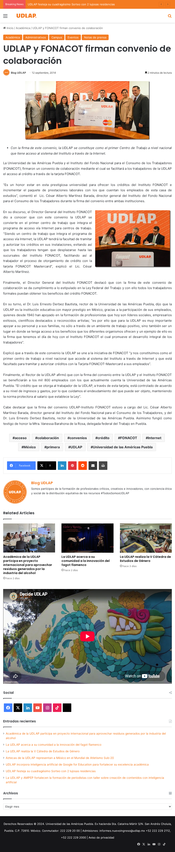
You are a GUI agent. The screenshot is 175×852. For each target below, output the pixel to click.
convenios (78, 438)
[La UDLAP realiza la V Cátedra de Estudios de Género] (146, 538)
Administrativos (35, 37)
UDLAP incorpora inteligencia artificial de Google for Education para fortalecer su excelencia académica (77, 764)
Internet (154, 438)
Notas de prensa (95, 37)
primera (53, 447)
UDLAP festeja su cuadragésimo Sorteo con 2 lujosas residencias (51, 771)
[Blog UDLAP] (26, 16)
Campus (56, 37)
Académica (23, 28)
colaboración (48, 438)
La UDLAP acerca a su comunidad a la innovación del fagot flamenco (85, 561)
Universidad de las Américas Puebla (123, 447)
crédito (103, 438)
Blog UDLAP (18, 72)
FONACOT (128, 438)
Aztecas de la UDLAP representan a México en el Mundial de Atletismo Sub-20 (60, 758)
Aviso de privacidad (101, 837)
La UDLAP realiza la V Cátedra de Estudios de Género (145, 559)
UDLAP (76, 447)
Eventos (73, 37)
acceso (21, 438)
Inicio (9, 28)
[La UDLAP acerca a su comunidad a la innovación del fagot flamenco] (87, 538)
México (30, 447)
